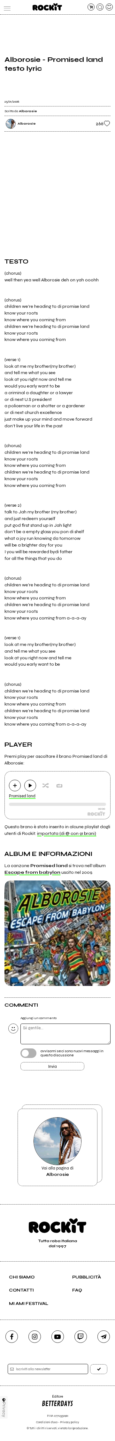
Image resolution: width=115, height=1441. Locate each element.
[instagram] (34, 1336)
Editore (52, 1399)
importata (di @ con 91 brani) (66, 833)
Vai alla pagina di (57, 1171)
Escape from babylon (32, 872)
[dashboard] (109, 7)
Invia (52, 1066)
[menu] (5, 7)
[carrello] (91, 7)
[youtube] (57, 1336)
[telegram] (103, 1336)
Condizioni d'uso (46, 1422)
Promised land (22, 796)
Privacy (4, 1409)
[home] (47, 7)
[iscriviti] (98, 1369)
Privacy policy (69, 1422)
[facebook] (11, 1336)
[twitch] (80, 1336)
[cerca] (99, 7)
